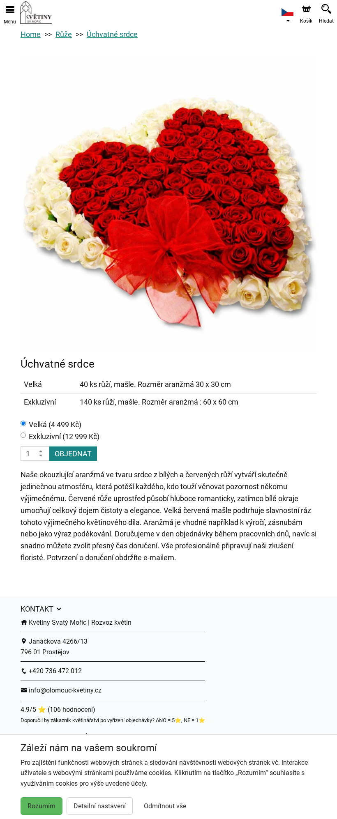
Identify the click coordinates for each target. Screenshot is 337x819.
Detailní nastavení (100, 806)
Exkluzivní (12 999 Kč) (64, 436)
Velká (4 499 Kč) (55, 424)
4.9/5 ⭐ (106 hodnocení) (58, 709)
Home (31, 34)
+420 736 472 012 (54, 671)
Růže (63, 34)
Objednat (73, 453)
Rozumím (41, 806)
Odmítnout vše (165, 806)
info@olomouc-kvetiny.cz (64, 690)
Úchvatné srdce (112, 34)
